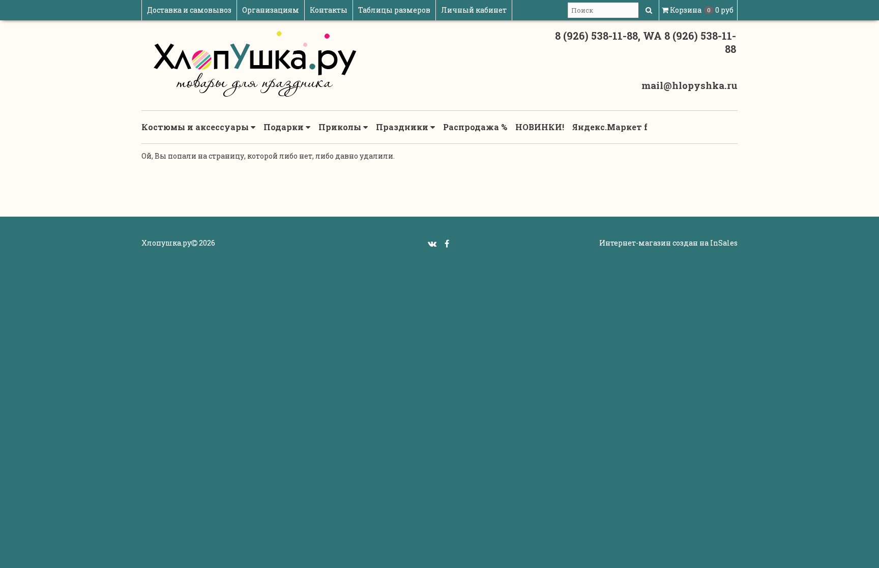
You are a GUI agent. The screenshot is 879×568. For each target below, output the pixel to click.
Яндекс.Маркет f (610, 127)
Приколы (340, 127)
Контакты (328, 10)
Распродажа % (475, 127)
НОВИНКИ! (539, 127)
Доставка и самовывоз (189, 10)
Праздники (403, 127)
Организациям (270, 10)
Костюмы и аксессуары (196, 127)
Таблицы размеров (394, 10)
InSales (724, 243)
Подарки (284, 127)
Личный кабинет (474, 10)
